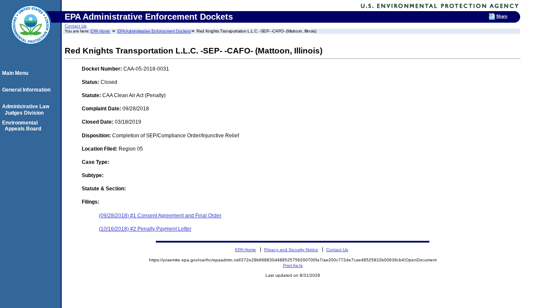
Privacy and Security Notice (291, 249)
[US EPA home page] (30, 49)
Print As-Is (293, 265)
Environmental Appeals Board (23, 126)
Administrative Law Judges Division (27, 110)
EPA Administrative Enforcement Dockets (154, 31)
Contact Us (75, 26)
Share (501, 16)
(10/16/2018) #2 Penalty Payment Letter (145, 229)
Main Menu (16, 73)
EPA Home (100, 31)
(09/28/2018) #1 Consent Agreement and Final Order (160, 216)
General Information (28, 90)
